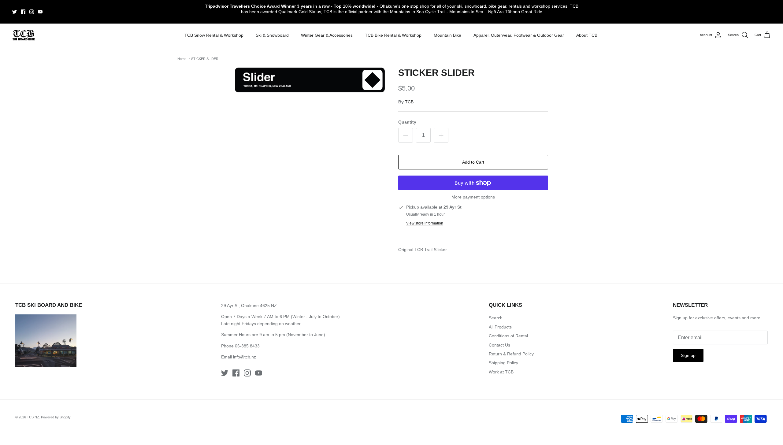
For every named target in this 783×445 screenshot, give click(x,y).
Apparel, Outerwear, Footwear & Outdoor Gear (518, 35)
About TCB (586, 35)
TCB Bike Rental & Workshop (393, 35)
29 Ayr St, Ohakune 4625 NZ (249, 305)
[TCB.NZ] (23, 35)
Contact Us (499, 345)
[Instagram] (31, 11)
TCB (409, 101)
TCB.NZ (33, 417)
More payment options (473, 197)
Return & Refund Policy (511, 353)
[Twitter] (14, 11)
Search (496, 317)
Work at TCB (501, 371)
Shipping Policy (503, 362)
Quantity (407, 122)
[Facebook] (23, 11)
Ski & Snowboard (272, 35)
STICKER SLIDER (204, 59)
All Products (500, 326)
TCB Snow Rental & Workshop (213, 35)
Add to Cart (473, 162)
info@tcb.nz (244, 356)
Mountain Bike (447, 35)
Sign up (688, 355)
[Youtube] (40, 11)
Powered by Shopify (56, 417)
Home (181, 59)
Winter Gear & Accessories (327, 35)
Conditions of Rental (508, 335)
